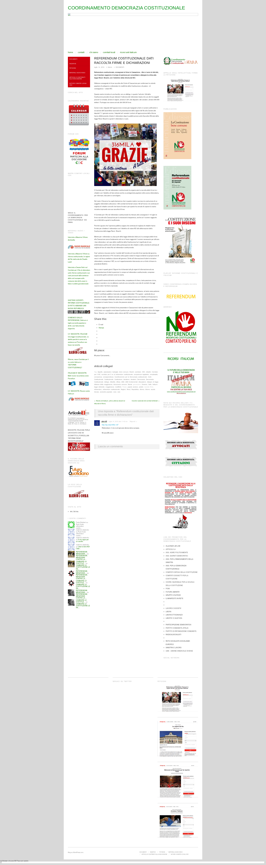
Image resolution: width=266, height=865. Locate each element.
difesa (118, 382)
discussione (142, 382)
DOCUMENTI (120, 67)
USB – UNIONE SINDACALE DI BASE (179, 651)
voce (114, 392)
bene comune (123, 372)
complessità (154, 374)
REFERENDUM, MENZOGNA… (81, 553)
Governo (144, 384)
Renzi (128, 389)
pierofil (104, 421)
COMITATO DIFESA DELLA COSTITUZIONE (182, 572)
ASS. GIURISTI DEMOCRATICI (177, 556)
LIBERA (168, 611)
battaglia (115, 372)
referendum (98, 389)
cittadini (148, 372)
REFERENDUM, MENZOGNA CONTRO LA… (81, 557)
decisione (126, 379)
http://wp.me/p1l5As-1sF (110, 425)
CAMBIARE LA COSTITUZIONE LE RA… (83, 567)
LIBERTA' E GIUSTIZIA (174, 618)
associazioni (107, 372)
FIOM (168, 588)
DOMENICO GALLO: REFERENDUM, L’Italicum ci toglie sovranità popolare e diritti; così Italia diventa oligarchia (78, 323)
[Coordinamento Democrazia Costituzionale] (133, 32)
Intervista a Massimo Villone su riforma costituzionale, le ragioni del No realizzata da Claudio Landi (79, 258)
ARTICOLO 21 (171, 549)
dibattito (112, 382)
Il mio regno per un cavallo (82, 540)
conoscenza (98, 377)
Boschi (132, 372)
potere (141, 387)
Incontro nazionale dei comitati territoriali (145, 401)
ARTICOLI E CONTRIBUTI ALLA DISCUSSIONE (77, 78)
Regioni (123, 389)
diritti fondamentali (131, 382)
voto (118, 392)
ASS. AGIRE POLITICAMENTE (177, 552)
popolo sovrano (133, 387)
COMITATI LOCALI (109, 52)
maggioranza (110, 387)
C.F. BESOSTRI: (74, 334)
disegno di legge (152, 382)
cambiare (138, 372)
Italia (149, 384)
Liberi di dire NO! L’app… (83, 547)
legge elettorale (99, 387)
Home (70, 52)
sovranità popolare (106, 392)
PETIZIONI (72, 68)
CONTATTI (81, 52)
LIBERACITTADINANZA (174, 615)
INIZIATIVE (72, 64)
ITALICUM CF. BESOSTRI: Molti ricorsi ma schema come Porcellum (78, 375)
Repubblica (135, 389)
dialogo (106, 382)
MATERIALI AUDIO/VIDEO (77, 73)
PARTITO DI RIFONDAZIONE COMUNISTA (181, 631)
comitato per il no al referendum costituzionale (117, 374)
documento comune (120, 384)
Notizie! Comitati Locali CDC (78, 84)
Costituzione (118, 379)
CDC (143, 372)
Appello (100, 372)
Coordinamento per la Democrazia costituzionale (131, 377)
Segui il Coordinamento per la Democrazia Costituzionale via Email (78, 217)
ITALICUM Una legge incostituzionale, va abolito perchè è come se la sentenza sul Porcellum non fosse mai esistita (78, 339)
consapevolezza (108, 377)
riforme (147, 389)
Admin (110, 67)
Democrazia (141, 379)
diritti (122, 382)
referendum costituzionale (111, 389)
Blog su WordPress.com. (76, 852)
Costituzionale (108, 379)
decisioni (133, 379)
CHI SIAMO (93, 52)
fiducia (130, 384)
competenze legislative (141, 374)
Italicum (155, 384)
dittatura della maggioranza (103, 384)
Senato (96, 392)
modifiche (118, 387)
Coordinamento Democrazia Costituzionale (126, 7)
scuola (153, 389)
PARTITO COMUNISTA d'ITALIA (177, 628)
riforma (142, 389)
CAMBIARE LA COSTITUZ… (81, 562)
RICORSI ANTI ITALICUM (128, 52)
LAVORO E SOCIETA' (173, 608)
